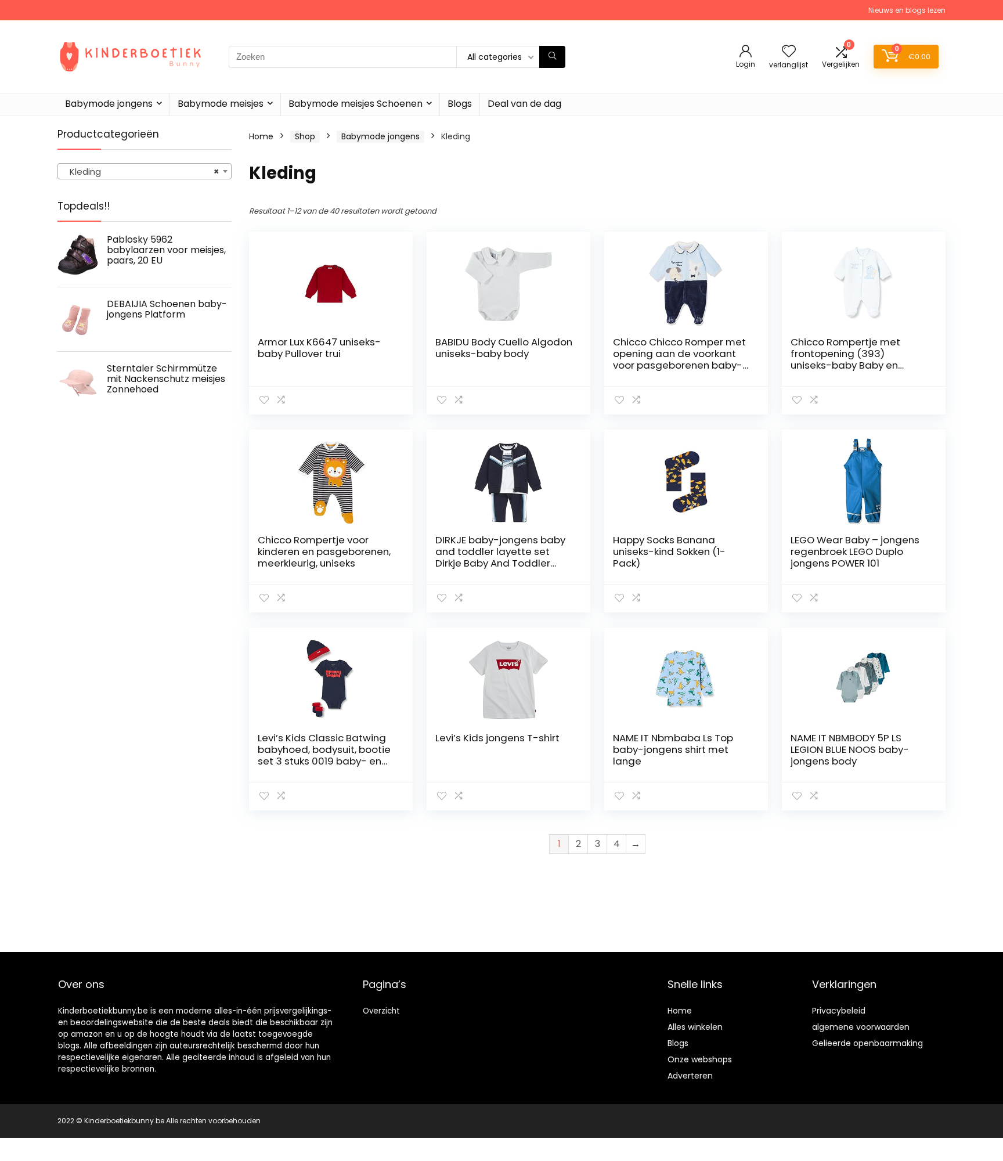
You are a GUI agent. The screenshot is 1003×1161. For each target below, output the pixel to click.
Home (261, 136)
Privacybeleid (838, 1010)
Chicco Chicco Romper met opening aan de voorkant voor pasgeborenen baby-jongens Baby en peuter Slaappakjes (679, 365)
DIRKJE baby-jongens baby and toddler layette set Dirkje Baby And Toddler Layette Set (500, 557)
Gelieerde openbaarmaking (867, 1043)
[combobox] (144, 171)
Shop (305, 136)
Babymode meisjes (221, 103)
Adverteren (690, 1075)
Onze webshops (700, 1059)
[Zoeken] (552, 57)
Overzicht (381, 1010)
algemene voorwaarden (861, 1027)
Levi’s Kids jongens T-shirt (497, 738)
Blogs (460, 103)
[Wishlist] (789, 52)
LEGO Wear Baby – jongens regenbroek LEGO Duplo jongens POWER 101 (855, 551)
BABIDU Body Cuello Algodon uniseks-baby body (503, 347)
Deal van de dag (524, 103)
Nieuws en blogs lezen (907, 10)
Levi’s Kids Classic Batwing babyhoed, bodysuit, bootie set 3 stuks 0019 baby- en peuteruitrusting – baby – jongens (324, 761)
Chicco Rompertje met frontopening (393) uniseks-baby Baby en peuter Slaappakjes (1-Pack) (846, 365)
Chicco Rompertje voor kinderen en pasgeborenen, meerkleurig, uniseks (324, 551)
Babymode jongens (109, 103)
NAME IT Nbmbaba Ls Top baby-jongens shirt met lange (673, 749)
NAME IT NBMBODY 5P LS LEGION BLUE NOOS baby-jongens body (850, 749)
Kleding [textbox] (141, 171)
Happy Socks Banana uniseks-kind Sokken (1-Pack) (669, 551)
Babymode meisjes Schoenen (355, 103)
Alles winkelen (695, 1027)
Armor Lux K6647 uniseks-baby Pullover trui (319, 347)
